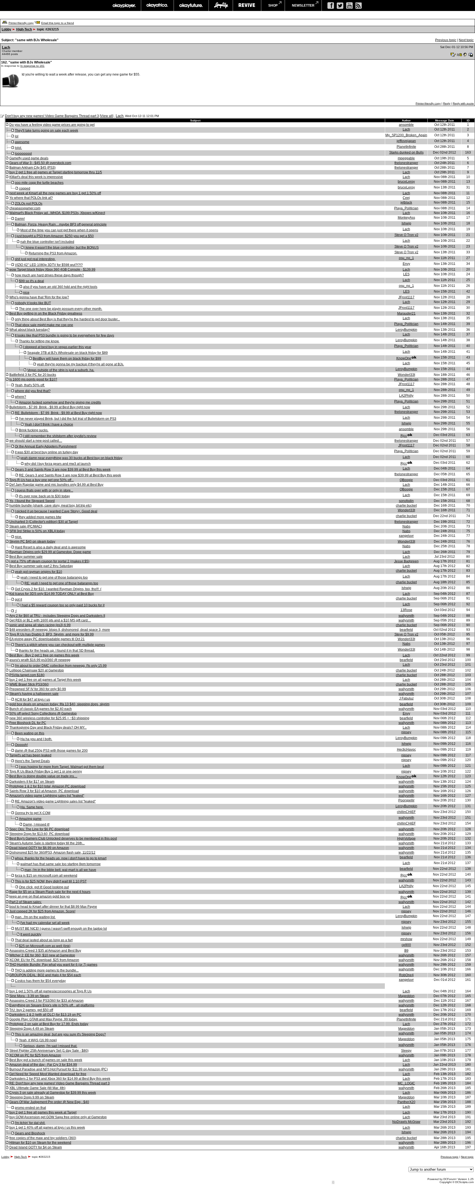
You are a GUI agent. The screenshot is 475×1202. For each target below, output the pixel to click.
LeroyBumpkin (406, 330)
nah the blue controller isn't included (47, 242)
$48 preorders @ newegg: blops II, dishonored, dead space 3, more (59, 630)
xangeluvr (406, 536)
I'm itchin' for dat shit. (30, 1123)
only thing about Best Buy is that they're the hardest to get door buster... (67, 319)
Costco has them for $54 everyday (40, 981)
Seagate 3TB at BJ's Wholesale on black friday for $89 (67, 353)
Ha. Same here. (32, 807)
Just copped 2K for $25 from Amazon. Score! (42, 911)
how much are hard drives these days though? (49, 275)
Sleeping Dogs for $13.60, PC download (39, 834)
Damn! (20, 219)
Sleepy (406, 1051)
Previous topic (445, 40)
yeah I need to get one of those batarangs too (54, 577)
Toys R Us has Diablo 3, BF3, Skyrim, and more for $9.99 (51, 634)
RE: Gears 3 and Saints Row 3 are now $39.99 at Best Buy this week (70, 475)
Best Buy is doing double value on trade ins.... (43, 776)
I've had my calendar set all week (45, 923)
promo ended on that (30, 1108)
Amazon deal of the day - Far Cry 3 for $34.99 (43, 1065)
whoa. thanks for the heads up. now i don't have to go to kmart (60, 858)
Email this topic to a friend (57, 22)
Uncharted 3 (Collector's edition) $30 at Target (43, 522)
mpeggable (406, 158)
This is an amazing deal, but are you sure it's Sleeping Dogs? (60, 1034)
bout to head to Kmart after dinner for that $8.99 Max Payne (53, 907)
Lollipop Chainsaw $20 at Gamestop (36, 670)
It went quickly (30, 934)
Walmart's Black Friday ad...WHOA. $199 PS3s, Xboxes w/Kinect (57, 213)
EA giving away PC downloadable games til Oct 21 (47, 639)
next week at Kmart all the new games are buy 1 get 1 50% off (55, 193)
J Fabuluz (406, 698)
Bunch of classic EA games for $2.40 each (40, 709)
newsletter (303, 5)
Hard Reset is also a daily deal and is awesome (50, 547)
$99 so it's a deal (31, 281)
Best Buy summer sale (26, 557)
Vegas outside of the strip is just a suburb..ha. (60, 370)
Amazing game (30, 819)
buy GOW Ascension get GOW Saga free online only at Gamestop (58, 1117)
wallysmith (406, 616)
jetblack (406, 202)
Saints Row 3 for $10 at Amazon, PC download (44, 791)
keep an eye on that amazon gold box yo (39, 896)
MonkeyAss (406, 218)
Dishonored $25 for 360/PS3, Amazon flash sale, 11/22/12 (52, 852)
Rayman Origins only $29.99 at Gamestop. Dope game (50, 552)
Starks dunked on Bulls (406, 152)
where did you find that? (33, 391)
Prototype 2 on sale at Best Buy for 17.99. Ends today (48, 1024)
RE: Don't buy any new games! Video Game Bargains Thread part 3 (59, 1083)
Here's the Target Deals (32, 761)
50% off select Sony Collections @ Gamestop (43, 713)
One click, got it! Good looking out (44, 887)
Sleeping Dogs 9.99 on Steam (31, 1097)
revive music (247, 5)
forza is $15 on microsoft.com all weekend (46, 876)
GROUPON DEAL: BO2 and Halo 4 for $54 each (45, 975)
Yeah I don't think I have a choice (48, 424)
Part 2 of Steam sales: (25, 902)
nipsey (406, 732)
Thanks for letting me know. (39, 341)
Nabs (406, 526)
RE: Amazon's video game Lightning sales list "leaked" (55, 801)
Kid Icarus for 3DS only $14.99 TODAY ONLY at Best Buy (51, 594)
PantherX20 (406, 1102)
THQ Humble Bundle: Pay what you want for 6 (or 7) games (53, 965)
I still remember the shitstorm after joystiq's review (59, 436)
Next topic (466, 40)
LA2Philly (406, 396)
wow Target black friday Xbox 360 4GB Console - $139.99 (52, 269)
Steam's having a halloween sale (34, 694)
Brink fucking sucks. (33, 430)
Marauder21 (406, 313)
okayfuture (191, 5)
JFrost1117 (406, 297)
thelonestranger (406, 163)
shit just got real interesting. (35, 259)
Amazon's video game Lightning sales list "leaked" (46, 796)
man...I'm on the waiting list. (35, 917)
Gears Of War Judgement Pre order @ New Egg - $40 (49, 1102)
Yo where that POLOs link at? (31, 198)
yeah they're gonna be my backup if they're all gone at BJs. (80, 364)
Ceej (406, 198)
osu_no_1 (406, 258)
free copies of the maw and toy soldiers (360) (42, 1138)
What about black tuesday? (29, 330)
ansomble (406, 125)
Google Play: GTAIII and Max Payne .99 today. (43, 1019)
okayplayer (124, 5)
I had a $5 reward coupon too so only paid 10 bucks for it (62, 605)
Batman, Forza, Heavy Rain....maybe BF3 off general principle (61, 224)
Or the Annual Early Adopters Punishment (45, 446)
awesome (22, 142)
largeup (221, 5)
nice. (18, 537)
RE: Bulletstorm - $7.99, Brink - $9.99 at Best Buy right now (58, 413)
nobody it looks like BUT (33, 303)
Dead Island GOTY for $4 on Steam (35, 1147)
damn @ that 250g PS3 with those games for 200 (51, 751)
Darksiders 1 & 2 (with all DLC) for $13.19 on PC (45, 1015)
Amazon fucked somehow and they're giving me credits (60, 402)
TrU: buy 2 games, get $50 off (31, 1010)
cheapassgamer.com (24, 208)
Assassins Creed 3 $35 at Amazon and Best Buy (45, 951)
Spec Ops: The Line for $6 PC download (39, 829)
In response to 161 (32, 65)
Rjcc (404, 436)
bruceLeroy (406, 182)
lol (16, 136)
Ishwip (406, 223)
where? (20, 397)
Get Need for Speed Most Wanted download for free (47, 1074)
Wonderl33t (406, 375)
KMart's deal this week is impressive (36, 177)
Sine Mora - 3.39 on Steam (29, 996)
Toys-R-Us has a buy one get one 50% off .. (41, 480)
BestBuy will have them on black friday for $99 (67, 358)
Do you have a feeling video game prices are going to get (52, 125)
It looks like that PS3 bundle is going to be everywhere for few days (64, 335)
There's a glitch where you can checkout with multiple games (60, 645)
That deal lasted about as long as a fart (44, 940)
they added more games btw (40, 517)
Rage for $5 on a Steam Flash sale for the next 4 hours (49, 892)
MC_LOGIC (406, 1083)
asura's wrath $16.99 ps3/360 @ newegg (39, 660)
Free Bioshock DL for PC (27, 723)
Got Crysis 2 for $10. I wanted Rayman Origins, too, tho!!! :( (58, 589)
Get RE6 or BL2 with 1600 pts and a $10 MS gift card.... (50, 620)
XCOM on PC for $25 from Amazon (35, 1055)
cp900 (406, 945)
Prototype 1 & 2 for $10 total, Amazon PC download (47, 786)
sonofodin (406, 501)
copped (24, 188)
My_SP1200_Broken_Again (406, 135)
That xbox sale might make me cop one (44, 325)
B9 (406, 951)
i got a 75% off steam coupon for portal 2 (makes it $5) (49, 561)
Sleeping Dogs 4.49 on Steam (31, 1029)
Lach (6, 47)
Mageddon (406, 996)
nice (26, 293)
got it (18, 599)
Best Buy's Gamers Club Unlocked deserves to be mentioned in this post (63, 838)
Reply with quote (463, 103)
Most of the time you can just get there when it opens (59, 230)
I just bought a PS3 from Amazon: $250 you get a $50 (54, 236)
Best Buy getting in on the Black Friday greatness (45, 313)
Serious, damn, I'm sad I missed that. (50, 1046)
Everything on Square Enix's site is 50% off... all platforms (51, 1005)
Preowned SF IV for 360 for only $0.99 (37, 689)
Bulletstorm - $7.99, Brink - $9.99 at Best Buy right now (49, 407)
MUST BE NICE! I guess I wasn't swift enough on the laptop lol (61, 929)
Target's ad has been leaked (30, 755)
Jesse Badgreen (406, 561)
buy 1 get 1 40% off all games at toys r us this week (47, 1127)
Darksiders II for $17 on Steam (31, 782)
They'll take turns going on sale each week (46, 130)
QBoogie (406, 480)
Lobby (6, 29)
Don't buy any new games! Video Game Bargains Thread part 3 (52, 116)
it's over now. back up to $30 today (44, 496)
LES (406, 274)
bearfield (406, 630)
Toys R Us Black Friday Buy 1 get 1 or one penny (45, 771)
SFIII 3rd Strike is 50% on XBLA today (37, 531)
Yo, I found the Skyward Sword (32, 501)
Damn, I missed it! (36, 824)
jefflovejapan (406, 141)
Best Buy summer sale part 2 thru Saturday (41, 566)
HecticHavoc (406, 749)
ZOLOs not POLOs (28, 204)
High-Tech (24, 29)
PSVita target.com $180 (27, 675)
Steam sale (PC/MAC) (25, 526)
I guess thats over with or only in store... (44, 490)
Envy (406, 264)
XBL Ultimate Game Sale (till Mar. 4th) (37, 1088)
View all (106, 116)
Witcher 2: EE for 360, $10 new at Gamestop (42, 955)
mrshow (406, 939)
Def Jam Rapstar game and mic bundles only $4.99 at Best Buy (56, 485)
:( (16, 611)
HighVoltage (406, 838)
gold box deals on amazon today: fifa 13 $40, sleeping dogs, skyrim (59, 704)
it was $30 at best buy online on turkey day (46, 452)
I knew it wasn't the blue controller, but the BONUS (61, 247)
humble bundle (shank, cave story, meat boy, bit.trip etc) (50, 505)
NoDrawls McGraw (406, 1122)
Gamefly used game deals (28, 158)
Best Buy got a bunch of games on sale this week (45, 1060)
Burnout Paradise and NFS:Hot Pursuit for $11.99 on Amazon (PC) (58, 1069)
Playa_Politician (406, 208)
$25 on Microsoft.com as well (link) (44, 946)
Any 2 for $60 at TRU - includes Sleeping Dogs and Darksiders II (57, 616)
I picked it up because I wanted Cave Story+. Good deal (56, 511)
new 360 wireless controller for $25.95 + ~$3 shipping (49, 718)
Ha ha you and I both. (36, 739)
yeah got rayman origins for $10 (38, 572)
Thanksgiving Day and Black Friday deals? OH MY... (48, 727)
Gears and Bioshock (30, 1133)
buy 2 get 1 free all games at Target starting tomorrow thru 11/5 (55, 172)
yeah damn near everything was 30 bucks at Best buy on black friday (71, 458)
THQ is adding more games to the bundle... (47, 970)
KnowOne (403, 358)
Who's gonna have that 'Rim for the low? (39, 297)
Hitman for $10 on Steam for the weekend (40, 1143)
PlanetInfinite (406, 147)
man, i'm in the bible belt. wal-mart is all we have (60, 870)
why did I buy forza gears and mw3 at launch (57, 464)
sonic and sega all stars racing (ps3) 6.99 (40, 625)
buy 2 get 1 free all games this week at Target (42, 1112)
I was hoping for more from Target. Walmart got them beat (61, 767)
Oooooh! (21, 745)
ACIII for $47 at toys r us (32, 699)
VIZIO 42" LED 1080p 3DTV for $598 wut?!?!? (49, 265)
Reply (446, 103)
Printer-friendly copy (21, 22)
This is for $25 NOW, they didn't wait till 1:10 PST (51, 881)
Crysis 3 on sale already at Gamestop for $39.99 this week (52, 1093)
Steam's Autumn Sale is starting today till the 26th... (47, 843)
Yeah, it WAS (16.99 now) (38, 1040)
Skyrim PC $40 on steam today (32, 541)
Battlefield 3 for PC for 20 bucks (32, 375)
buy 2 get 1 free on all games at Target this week (45, 680)
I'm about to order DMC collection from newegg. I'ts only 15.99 (61, 666)
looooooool (23, 154)
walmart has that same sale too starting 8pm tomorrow (60, 864)
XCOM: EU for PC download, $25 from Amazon (44, 960)
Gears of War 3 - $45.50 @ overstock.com (40, 163)
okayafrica (157, 5)
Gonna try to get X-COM (32, 813)
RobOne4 (406, 975)
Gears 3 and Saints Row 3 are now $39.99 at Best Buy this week (63, 469)
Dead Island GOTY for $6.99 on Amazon (39, 848)
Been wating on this (29, 733)
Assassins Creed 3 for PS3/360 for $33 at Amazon (46, 1001)
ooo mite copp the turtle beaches (39, 183)
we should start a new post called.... (35, 441)
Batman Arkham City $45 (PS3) (32, 168)
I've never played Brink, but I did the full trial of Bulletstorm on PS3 (67, 419)
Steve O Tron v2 (406, 235)
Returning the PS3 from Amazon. (53, 253)
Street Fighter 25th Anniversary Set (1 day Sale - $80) (49, 1051)
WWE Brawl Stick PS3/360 (29, 684)
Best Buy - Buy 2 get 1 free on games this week (44, 655)
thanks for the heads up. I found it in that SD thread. (57, 651)
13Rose (406, 610)
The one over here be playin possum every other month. (60, 309)
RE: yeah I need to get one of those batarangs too (61, 583)
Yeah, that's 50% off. (30, 385)
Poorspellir (406, 800)
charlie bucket (406, 505)
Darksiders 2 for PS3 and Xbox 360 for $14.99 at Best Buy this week (59, 1079)
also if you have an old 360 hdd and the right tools (60, 287)
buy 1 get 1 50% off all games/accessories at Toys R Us (50, 991)
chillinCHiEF (406, 812)
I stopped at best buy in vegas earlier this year (57, 347)
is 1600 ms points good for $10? (33, 379)
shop (273, 5)
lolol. (18, 148)
